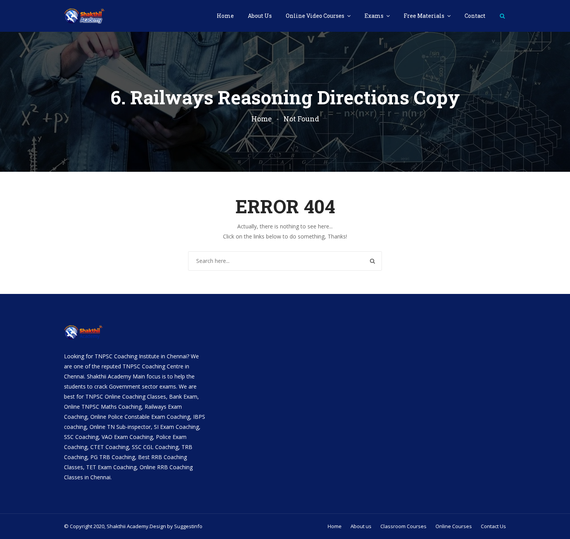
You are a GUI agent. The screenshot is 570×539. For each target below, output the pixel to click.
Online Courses (453, 526)
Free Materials (425, 15)
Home (225, 15)
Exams (374, 15)
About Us (260, 15)
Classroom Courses (403, 526)
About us (361, 526)
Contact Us (493, 526)
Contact (475, 15)
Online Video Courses (315, 15)
